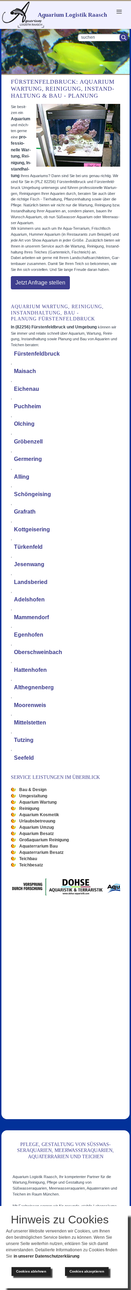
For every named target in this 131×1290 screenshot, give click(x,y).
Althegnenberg (34, 687)
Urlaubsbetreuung (37, 821)
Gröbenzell (28, 442)
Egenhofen (28, 635)
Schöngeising (32, 494)
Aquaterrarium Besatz (41, 852)
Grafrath (25, 512)
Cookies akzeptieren (87, 1271)
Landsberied (31, 582)
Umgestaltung (33, 796)
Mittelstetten (30, 723)
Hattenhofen (30, 670)
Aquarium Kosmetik (39, 814)
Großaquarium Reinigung (44, 839)
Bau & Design (32, 789)
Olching (24, 424)
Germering (28, 459)
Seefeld (24, 758)
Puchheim (27, 406)
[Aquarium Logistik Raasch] (22, 14)
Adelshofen (29, 599)
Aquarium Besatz (36, 833)
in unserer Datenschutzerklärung (46, 1256)
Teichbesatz (31, 865)
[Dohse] (93, 886)
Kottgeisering (32, 529)
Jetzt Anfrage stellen (40, 283)
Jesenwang (29, 564)
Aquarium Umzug (36, 827)
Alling (21, 477)
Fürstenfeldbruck (37, 354)
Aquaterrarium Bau (38, 846)
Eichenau (26, 389)
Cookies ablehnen (31, 1271)
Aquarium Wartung (38, 802)
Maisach (25, 371)
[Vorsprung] (41, 886)
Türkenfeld (28, 547)
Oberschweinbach (38, 652)
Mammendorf (31, 617)
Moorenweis (30, 705)
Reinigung (29, 808)
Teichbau (28, 858)
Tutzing (24, 740)
